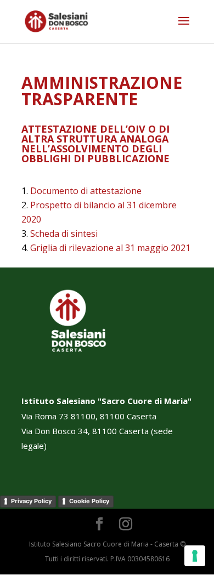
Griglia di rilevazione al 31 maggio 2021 (110, 248)
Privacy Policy (31, 501)
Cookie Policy (89, 501)
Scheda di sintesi (64, 233)
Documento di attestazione (86, 191)
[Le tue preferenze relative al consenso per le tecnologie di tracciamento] (194, 555)
